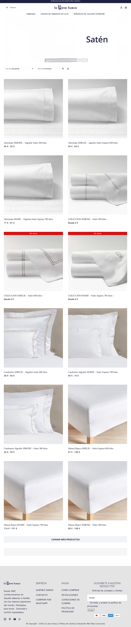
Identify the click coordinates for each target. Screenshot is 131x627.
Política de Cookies (67, 624)
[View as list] (68, 68)
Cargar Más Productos (65, 539)
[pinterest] (10, 619)
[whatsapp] (19, 619)
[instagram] (5, 619)
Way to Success (98, 624)
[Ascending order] (32, 68)
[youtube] (15, 619)
